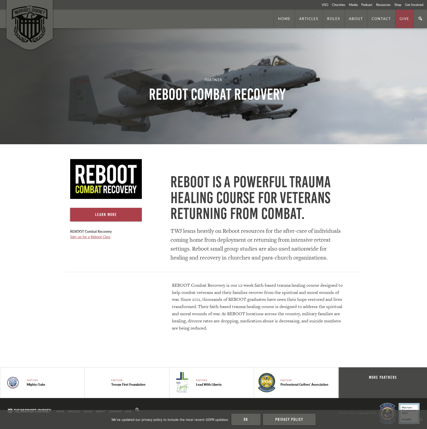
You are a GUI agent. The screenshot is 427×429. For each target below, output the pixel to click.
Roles (333, 18)
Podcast (366, 4)
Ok (246, 419)
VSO (325, 4)
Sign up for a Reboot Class (90, 236)
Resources (383, 4)
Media (353, 4)
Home (284, 18)
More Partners (383, 377)
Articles (309, 18)
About (356, 18)
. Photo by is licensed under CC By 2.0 (399, 138)
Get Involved (414, 4)
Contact (381, 18)
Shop (397, 4)
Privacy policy (289, 419)
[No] (420, 419)
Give (404, 18)
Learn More (106, 214)
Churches (338, 4)
